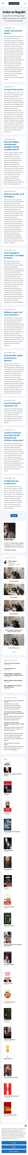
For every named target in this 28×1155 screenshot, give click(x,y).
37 (14, 309)
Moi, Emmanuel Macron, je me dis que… (12, 831)
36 (14, 250)
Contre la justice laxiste (9, 906)
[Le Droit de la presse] (7, 1051)
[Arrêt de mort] (7, 1014)
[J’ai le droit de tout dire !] (7, 957)
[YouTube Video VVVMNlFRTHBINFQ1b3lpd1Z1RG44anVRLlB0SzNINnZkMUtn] (14, 640)
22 (13, 478)
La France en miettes (8, 983)
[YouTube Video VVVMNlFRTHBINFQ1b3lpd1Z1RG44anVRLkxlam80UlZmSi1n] (14, 622)
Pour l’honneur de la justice (9, 1002)
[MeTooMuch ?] (8, 787)
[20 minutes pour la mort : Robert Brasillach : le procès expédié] (7, 937)
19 (14, 352)
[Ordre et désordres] (8, 862)
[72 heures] (8, 881)
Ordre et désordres (8, 869)
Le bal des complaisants (9, 925)
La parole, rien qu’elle (8, 850)
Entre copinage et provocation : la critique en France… (13, 686)
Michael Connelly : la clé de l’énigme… (13, 680)
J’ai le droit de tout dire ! (9, 964)
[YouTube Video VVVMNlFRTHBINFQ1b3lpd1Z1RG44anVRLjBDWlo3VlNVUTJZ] (14, 605)
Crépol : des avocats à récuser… (12, 663)
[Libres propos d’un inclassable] (7, 1108)
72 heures (6, 888)
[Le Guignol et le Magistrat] (7, 1032)
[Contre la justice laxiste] (7, 900)
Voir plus (14, 515)
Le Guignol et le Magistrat (9, 1039)
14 (14, 191)
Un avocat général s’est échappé (11, 1077)
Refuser (14, 1147)
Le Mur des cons (7, 812)
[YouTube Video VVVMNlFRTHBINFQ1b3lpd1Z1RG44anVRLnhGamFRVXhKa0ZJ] (14, 573)
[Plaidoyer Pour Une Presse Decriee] (7, 1089)
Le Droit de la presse (8, 1058)
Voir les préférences (14, 1151)
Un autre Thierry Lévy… (10, 668)
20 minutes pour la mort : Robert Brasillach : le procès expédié (13, 945)
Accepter (14, 1142)
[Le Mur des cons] (7, 806)
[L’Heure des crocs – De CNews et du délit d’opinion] (7, 767)
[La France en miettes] (7, 976)
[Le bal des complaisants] (7, 918)
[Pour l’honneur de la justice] (7, 995)
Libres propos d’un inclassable (10, 1114)
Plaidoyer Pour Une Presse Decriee (11, 1096)
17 (13, 430)
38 (13, 400)
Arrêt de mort (7, 1020)
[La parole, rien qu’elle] (8, 843)
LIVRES (5, 759)
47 (14, 139)
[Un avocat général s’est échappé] (8, 1070)
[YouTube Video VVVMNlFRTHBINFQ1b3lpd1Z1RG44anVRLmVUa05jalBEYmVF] (14, 589)
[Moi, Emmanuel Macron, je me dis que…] (7, 824)
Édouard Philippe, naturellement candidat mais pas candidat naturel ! (13, 674)
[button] (25, 1125)
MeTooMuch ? (7, 794)
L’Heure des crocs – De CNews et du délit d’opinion (12, 774)
